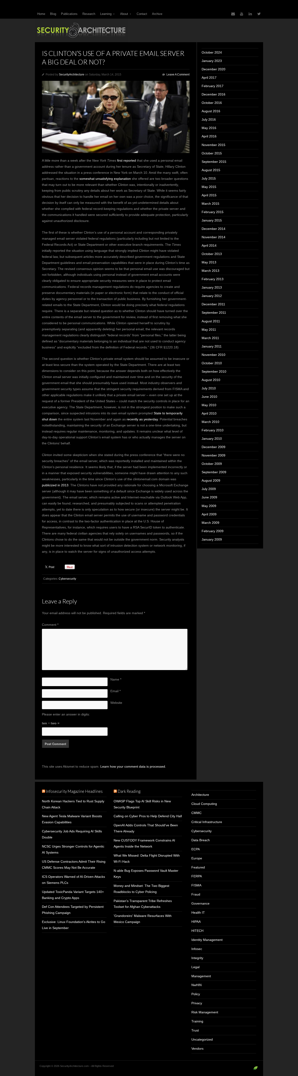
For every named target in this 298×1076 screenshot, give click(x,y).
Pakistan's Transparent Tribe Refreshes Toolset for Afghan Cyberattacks (143, 904)
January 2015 (212, 220)
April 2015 (209, 195)
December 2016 (213, 94)
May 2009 (209, 506)
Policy (195, 994)
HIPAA (196, 921)
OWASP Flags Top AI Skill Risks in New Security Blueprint (142, 804)
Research (88, 14)
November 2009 (213, 455)
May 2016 (209, 128)
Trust (195, 1030)
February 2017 (213, 86)
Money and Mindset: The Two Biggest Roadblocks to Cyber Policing (141, 889)
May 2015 (209, 187)
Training (197, 1021)
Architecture (200, 795)
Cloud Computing (204, 804)
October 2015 (212, 153)
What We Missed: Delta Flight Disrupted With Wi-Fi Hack (147, 858)
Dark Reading (129, 791)
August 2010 (211, 380)
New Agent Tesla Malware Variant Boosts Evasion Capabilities (72, 819)
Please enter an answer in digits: (66, 714)
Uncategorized (202, 1039)
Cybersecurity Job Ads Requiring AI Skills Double (72, 834)
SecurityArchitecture (71, 74)
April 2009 (209, 514)
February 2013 (213, 279)
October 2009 (212, 464)
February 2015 (213, 212)
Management (201, 976)
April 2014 (209, 245)
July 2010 (209, 388)
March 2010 (210, 422)
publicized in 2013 (55, 485)
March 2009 (210, 522)
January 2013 (212, 287)
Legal (195, 967)
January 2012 (212, 296)
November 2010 (213, 355)
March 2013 (210, 270)
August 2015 (211, 170)
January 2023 (212, 61)
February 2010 (213, 430)
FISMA (196, 885)
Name (115, 679)
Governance (200, 903)
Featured (198, 867)
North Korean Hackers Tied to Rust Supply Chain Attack (73, 804)
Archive (157, 14)
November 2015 (213, 145)
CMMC (196, 813)
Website (116, 703)
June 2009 (209, 497)
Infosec (196, 949)
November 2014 (213, 237)
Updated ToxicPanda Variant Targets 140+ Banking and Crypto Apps (73, 895)
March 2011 (210, 338)
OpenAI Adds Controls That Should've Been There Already (146, 828)
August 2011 (211, 321)
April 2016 (209, 136)
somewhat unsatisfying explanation (105, 178)
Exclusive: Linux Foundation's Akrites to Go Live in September (73, 925)
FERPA (196, 876)
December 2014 (213, 229)
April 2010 (209, 413)
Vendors (197, 1048)
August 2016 (211, 111)
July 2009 (209, 489)
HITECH (197, 931)
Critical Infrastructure (206, 822)
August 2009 (211, 480)
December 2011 (213, 304)
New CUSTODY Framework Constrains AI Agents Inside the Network (144, 843)
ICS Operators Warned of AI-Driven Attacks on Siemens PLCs (73, 880)
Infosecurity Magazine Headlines (74, 791)
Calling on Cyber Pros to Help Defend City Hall (148, 816)
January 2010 (212, 438)
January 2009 (212, 539)
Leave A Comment (178, 74)
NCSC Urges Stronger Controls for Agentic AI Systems (73, 849)
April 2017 (209, 77)
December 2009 (213, 447)
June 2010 (209, 396)
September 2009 (214, 472)
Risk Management (204, 1012)
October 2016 (212, 103)
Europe (196, 858)
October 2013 (212, 254)
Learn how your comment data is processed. (133, 766)
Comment (50, 625)
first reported (126, 160)
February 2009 (213, 531)
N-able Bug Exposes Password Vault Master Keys (146, 874)
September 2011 (214, 312)
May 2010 (209, 405)
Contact (142, 14)
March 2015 (210, 203)
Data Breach (200, 840)
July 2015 (209, 178)
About (124, 14)
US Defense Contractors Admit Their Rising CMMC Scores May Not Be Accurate (73, 864)
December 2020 (213, 69)
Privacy (196, 1003)
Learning (106, 14)
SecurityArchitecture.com (149, 30)
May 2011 (209, 329)
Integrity (197, 958)
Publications (69, 14)
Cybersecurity (67, 578)
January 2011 (212, 346)
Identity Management (207, 940)
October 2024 (212, 52)
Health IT (198, 912)
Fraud (195, 894)
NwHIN (196, 985)
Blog (53, 14)
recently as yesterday (142, 419)
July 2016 (209, 119)
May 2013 (209, 262)
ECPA (195, 849)
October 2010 (212, 363)
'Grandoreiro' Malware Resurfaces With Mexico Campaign (143, 919)
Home (41, 14)
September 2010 (214, 371)
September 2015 (214, 161)
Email (115, 691)
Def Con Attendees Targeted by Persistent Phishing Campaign (73, 910)
